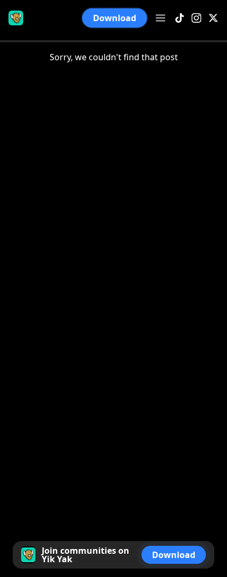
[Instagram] (196, 18)
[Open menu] (160, 18)
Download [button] (114, 18)
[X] (213, 18)
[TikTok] (179, 18)
